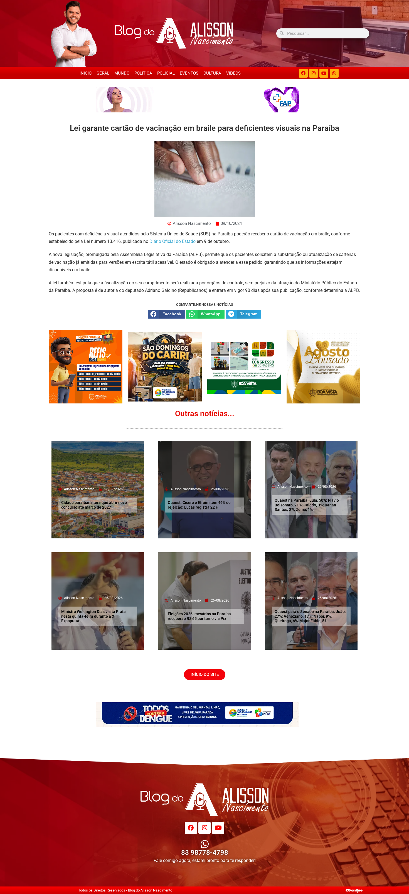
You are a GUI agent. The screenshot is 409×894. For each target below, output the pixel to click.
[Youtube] (323, 73)
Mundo (121, 73)
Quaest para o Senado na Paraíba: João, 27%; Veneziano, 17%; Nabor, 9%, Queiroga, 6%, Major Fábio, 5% (310, 616)
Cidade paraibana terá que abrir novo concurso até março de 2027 (94, 504)
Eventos (189, 73)
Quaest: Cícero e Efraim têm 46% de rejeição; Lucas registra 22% (199, 504)
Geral (103, 73)
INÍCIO (86, 73)
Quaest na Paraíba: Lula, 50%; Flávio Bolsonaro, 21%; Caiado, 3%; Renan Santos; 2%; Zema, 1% (307, 505)
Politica (143, 73)
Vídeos (233, 73)
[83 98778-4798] (204, 844)
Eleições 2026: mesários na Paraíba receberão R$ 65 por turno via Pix (199, 616)
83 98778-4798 (204, 852)
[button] (166, 314)
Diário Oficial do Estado (172, 241)
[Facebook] (303, 73)
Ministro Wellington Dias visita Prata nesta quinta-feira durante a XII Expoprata (93, 616)
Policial (166, 73)
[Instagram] (313, 73)
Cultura (212, 73)
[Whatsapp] (334, 73)
